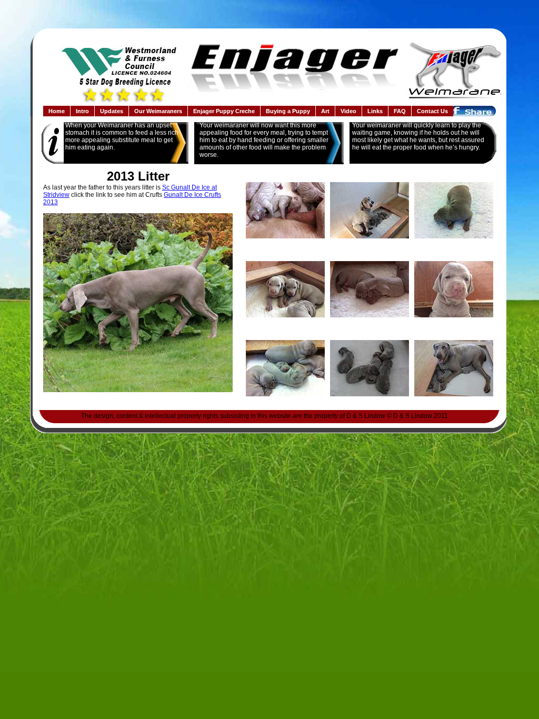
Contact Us (432, 111)
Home (56, 111)
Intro (82, 111)
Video (348, 111)
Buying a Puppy (288, 111)
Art (325, 111)
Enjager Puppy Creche (224, 111)
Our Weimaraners (158, 111)
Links (375, 111)
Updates (111, 111)
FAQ (400, 111)
